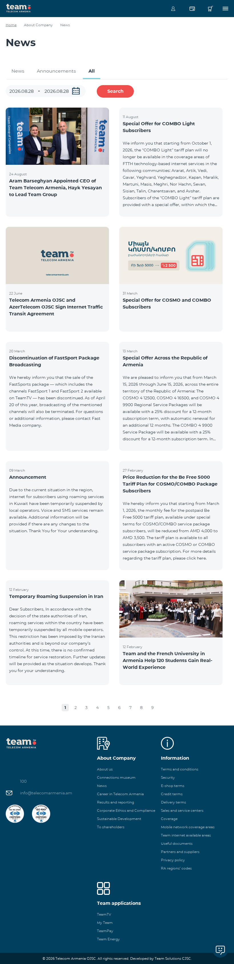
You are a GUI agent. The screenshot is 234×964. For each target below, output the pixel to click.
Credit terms (172, 794)
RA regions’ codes (176, 868)
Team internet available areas (186, 835)
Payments (192, 8)
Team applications (119, 903)
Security (168, 777)
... (76, 90)
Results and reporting (115, 802)
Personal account (173, 8)
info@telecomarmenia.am (46, 793)
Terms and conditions (179, 769)
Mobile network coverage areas (188, 827)
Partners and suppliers (180, 852)
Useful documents (177, 843)
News (17, 71)
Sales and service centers (182, 810)
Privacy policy (173, 860)
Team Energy (108, 939)
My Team (105, 922)
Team (18, 8)
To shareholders (110, 827)
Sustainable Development (119, 819)
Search (115, 91)
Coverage (169, 819)
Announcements (56, 71)
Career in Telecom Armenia (120, 794)
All (91, 71)
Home (11, 25)
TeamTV (104, 914)
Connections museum (116, 777)
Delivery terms (173, 802)
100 (23, 781)
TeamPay (105, 931)
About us (105, 769)
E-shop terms (172, 786)
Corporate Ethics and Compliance (126, 810)
